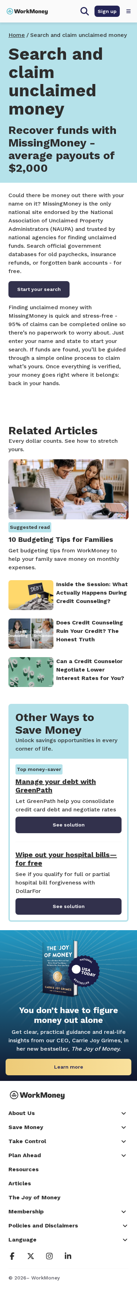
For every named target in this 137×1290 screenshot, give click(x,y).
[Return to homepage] (27, 11)
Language (22, 1239)
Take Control (27, 1141)
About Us (21, 1113)
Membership (26, 1211)
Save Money (25, 1127)
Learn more (68, 1067)
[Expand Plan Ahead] (124, 1155)
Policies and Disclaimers (43, 1225)
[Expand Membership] (124, 1211)
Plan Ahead (24, 1155)
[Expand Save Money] (124, 1127)
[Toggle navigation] (128, 11)
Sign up (107, 11)
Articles (19, 1183)
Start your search (39, 289)
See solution (69, 825)
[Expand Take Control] (124, 1141)
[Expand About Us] (124, 1113)
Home (16, 35)
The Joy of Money (34, 1197)
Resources (23, 1169)
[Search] (84, 11)
